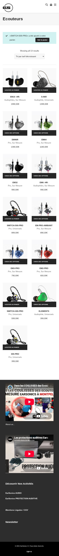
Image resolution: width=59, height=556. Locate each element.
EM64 (44, 140)
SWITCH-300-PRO (15, 311)
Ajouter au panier (12, 90)
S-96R (44, 97)
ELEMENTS (44, 311)
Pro (9, 143)
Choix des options (12, 133)
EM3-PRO (15, 268)
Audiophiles (9, 100)
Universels (49, 100)
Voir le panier (42, 40)
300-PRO (15, 354)
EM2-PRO (44, 268)
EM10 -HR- (15, 97)
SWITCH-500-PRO (15, 225)
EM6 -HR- (44, 182)
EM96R (15, 140)
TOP (28, 552)
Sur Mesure (21, 100)
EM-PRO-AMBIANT (44, 225)
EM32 (15, 182)
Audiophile (38, 100)
